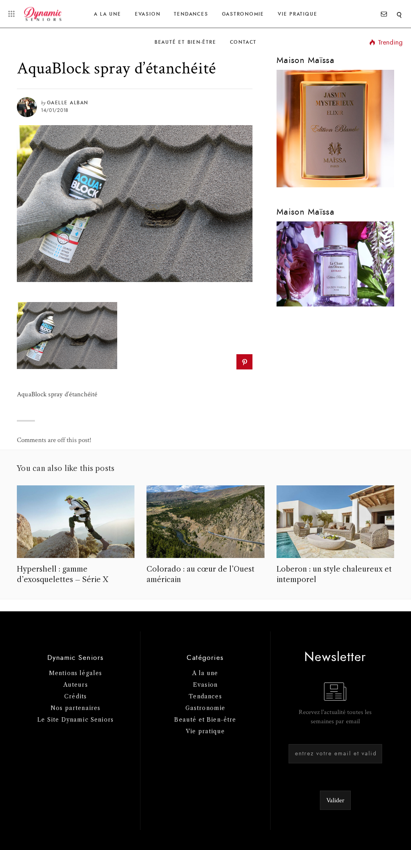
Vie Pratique (297, 14)
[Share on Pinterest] (244, 361)
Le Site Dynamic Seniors (75, 719)
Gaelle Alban (67, 102)
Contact (243, 42)
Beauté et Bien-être (185, 42)
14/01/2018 (55, 110)
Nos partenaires (76, 708)
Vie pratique (205, 731)
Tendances (191, 14)
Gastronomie (243, 14)
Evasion (147, 14)
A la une (107, 14)
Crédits (75, 696)
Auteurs (75, 684)
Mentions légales (75, 673)
